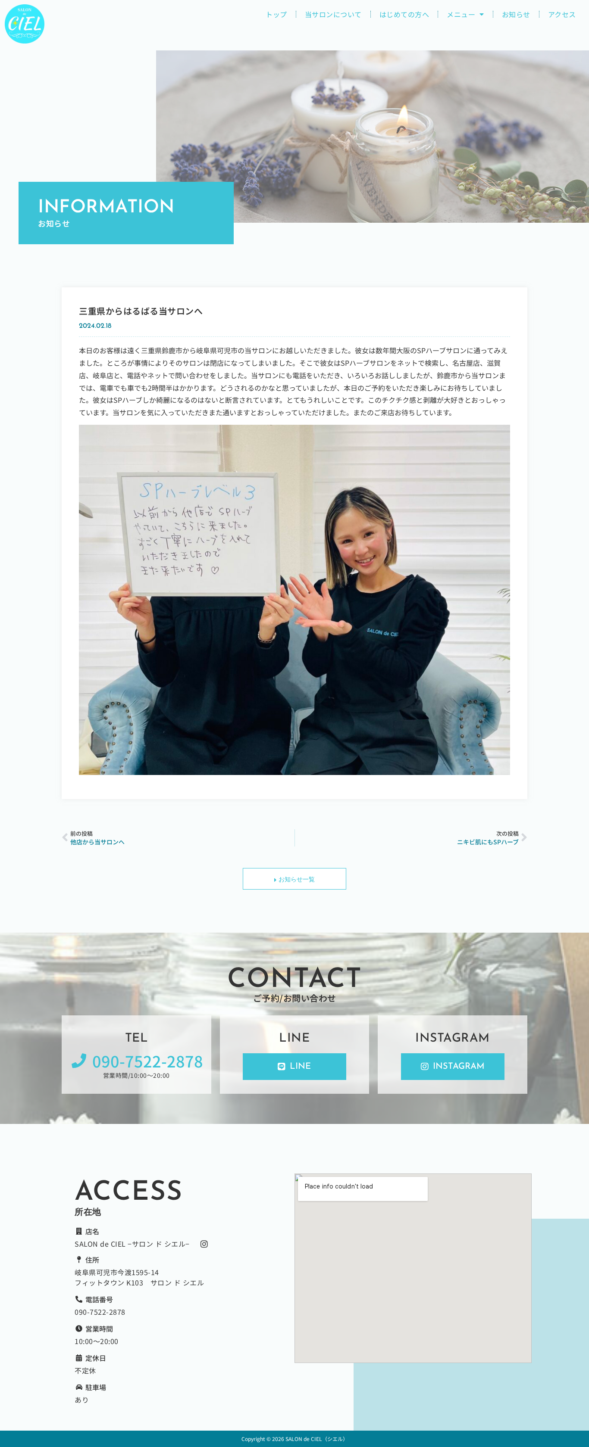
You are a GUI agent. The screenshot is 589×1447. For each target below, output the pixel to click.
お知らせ (516, 14)
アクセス (562, 14)
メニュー (461, 14)
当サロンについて (333, 14)
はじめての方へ (404, 14)
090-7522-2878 (100, 1312)
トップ (276, 14)
